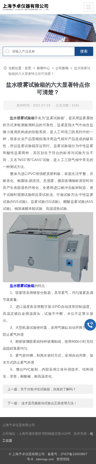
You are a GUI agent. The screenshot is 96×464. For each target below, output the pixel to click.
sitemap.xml (45, 459)
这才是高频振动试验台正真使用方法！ (49, 403)
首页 (28, 68)
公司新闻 (62, 68)
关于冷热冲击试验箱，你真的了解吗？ (48, 389)
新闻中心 (43, 68)
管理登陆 (62, 459)
